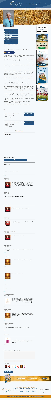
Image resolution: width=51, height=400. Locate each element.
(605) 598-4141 (21, 391)
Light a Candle (7, 29)
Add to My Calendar (28, 113)
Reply (4, 175)
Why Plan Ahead (47, 389)
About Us (16, 8)
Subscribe (42, 31)
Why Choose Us (42, 389)
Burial (21, 8)
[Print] (4, 46)
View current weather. (20, 130)
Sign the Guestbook (8, 35)
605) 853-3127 (34, 391)
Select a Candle (7, 363)
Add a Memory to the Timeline (10, 31)
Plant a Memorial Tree (8, 41)
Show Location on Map (29, 115)
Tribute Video (7, 33)
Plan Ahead (30, 8)
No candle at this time (9, 369)
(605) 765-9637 (15, 390)
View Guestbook (8, 37)
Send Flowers (7, 39)
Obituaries (12, 8)
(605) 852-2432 (27, 391)
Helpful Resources (37, 8)
